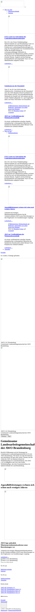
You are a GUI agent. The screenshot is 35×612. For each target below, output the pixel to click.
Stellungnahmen (13, 133)
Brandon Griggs (18, 111)
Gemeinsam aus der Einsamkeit (14, 86)
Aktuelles (7, 249)
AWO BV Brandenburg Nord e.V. (11, 589)
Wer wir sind (8, 9)
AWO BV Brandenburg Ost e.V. (10, 592)
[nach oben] (4, 605)
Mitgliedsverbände (13, 11)
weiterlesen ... (8, 63)
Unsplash (11, 112)
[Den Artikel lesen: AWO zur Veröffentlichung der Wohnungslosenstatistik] (19, 109)
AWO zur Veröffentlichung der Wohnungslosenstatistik (14, 116)
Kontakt (3, 252)
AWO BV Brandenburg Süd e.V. (10, 591)
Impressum (4, 601)
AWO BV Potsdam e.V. (8, 587)
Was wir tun (8, 131)
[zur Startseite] (12, 6)
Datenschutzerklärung (14, 610)
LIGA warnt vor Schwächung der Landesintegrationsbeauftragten (15, 37)
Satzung (10, 13)
